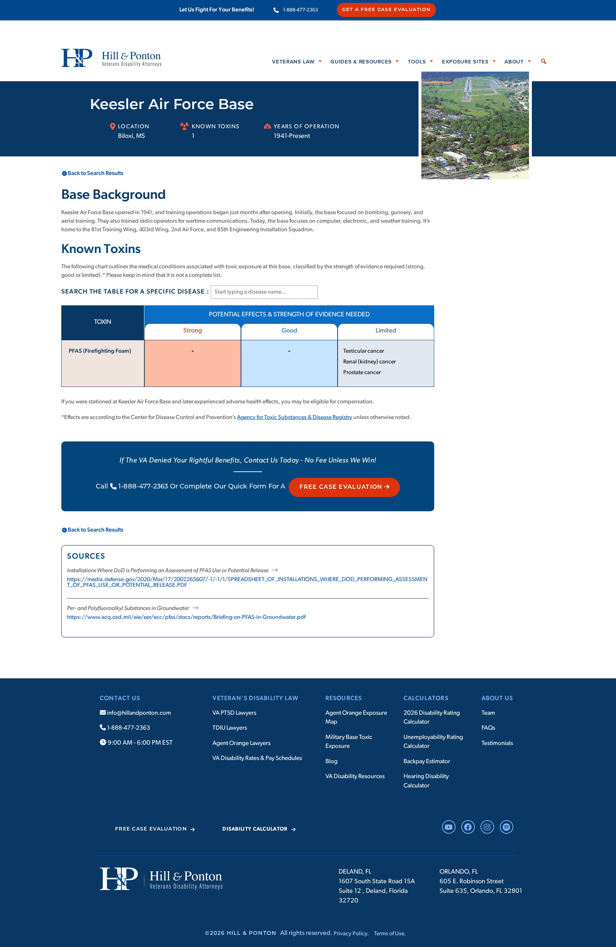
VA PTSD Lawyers (234, 713)
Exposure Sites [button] (465, 61)
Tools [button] (417, 61)
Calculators (426, 698)
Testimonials (497, 743)
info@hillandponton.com (138, 713)
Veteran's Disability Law (255, 698)
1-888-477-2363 (300, 10)
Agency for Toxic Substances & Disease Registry (294, 417)
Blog (331, 762)
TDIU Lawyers (229, 728)
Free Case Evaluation (341, 487)
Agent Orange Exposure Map (356, 717)
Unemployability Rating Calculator (433, 742)
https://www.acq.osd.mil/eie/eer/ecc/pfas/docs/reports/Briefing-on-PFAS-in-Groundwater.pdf (186, 617)
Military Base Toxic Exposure (348, 742)
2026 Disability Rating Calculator (432, 717)
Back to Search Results (95, 173)
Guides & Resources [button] (361, 61)
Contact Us (120, 698)
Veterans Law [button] (293, 61)
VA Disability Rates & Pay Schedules (257, 758)
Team (488, 713)
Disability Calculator (254, 829)
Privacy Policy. (351, 934)
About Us (497, 698)
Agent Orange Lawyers (241, 743)
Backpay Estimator (427, 762)
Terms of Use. (390, 934)
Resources (343, 698)
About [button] (514, 61)
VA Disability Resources (355, 776)
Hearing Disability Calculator (426, 781)
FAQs (488, 728)
